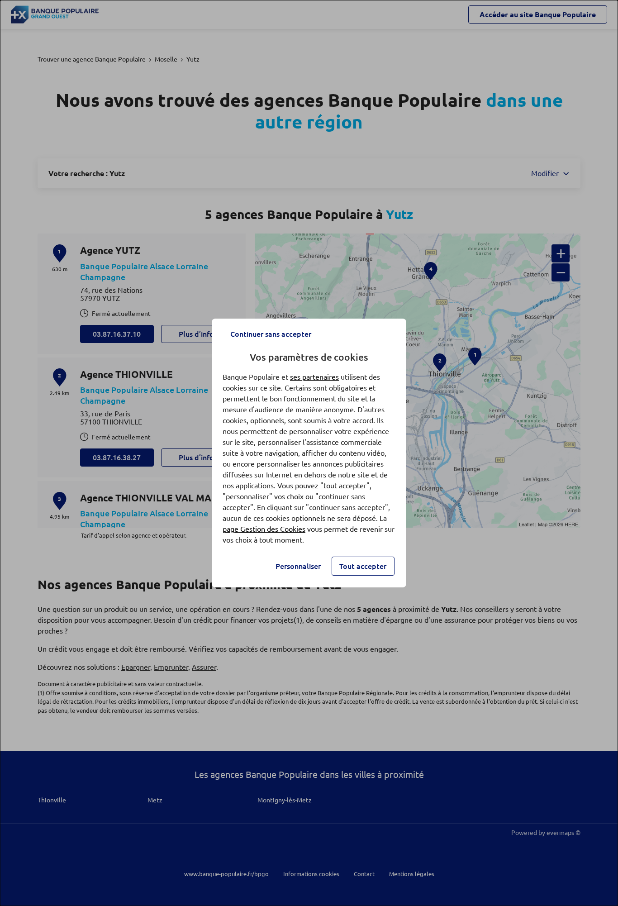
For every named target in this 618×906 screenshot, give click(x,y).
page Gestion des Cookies (264, 529)
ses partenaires (314, 377)
